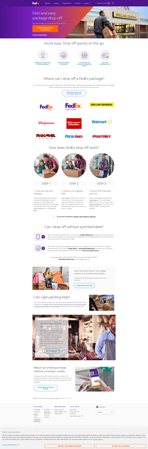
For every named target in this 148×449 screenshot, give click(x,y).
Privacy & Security (74, 411)
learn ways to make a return (46, 388)
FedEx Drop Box (94, 204)
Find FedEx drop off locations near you (74, 93)
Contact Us (47, 417)
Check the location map (66, 259)
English (100, 412)
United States (101, 407)
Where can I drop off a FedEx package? (43, 63)
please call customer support (85, 217)
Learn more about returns (90, 250)
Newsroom (46, 415)
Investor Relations (36, 414)
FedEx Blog (47, 409)
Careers (36, 417)
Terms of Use (73, 409)
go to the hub (51, 351)
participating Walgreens (87, 248)
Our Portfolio (37, 411)
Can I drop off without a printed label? (84, 64)
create (67, 198)
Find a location (55, 306)
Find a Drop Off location (45, 29)
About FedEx (37, 409)
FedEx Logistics (58, 413)
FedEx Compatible (59, 409)
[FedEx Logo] (37, 3)
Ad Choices (72, 413)
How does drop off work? (64, 63)
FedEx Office (72, 248)
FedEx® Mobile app (86, 235)
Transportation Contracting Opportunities (37, 420)
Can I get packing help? (105, 63)
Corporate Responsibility (47, 412)
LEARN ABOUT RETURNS (84, 285)
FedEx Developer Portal (60, 411)
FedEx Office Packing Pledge (53, 304)
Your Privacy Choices (75, 416)
